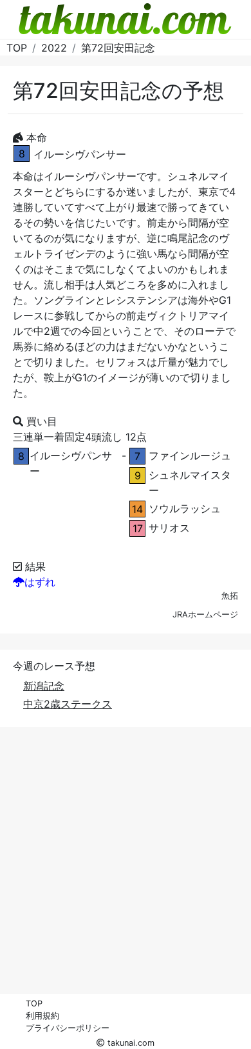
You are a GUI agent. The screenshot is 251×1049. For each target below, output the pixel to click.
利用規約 (42, 1016)
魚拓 (229, 596)
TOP (34, 1003)
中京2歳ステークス (67, 703)
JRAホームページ (205, 614)
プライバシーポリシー (67, 1028)
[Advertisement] (125, 869)
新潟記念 (43, 685)
